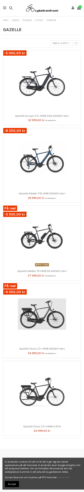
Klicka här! (63, 477)
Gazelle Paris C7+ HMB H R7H (42, 426)
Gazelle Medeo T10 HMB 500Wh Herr (42, 193)
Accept (12, 484)
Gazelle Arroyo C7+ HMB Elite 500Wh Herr (42, 116)
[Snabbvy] (44, 111)
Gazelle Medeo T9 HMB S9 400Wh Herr (42, 271)
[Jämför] (39, 111)
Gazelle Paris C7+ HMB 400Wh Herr (42, 348)
